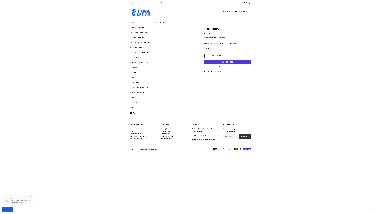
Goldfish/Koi (134, 82)
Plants (132, 97)
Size (205, 45)
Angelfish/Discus (136, 57)
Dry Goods (134, 102)
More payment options (216, 66)
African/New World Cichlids (139, 62)
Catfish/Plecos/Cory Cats (139, 52)
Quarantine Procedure (138, 37)
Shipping (207, 37)
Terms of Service (166, 138)
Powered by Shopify (153, 149)
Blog (131, 107)
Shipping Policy (166, 134)
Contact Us (133, 131)
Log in (157, 3)
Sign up (163, 3)
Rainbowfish (134, 67)
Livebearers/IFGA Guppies (139, 42)
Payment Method (135, 134)
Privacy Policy (165, 129)
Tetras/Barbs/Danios (137, 47)
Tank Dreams (143, 149)
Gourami (133, 72)
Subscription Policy (167, 136)
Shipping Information (137, 27)
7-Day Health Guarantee (138, 32)
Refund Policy (165, 131)
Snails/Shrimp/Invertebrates (139, 87)
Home (132, 22)
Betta (132, 77)
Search (132, 129)
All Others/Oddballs (137, 92)
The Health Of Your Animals (139, 136)
